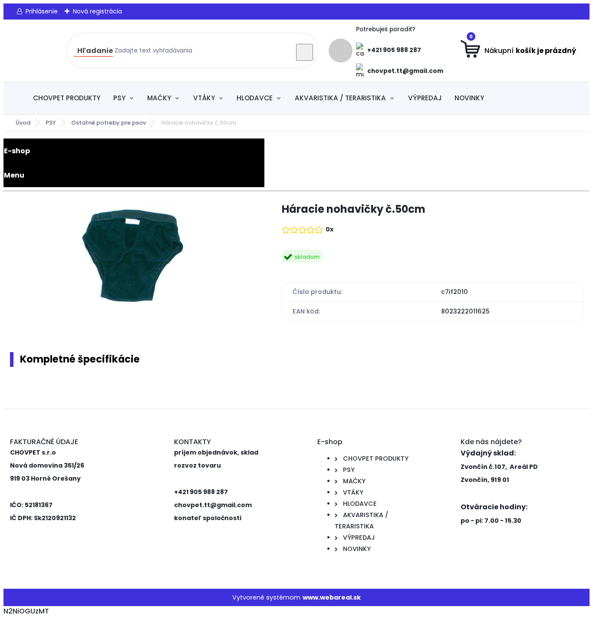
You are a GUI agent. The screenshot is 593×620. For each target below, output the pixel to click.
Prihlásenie (42, 11)
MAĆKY (159, 97)
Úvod (23, 123)
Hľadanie (95, 51)
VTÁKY (204, 97)
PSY (119, 97)
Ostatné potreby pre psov (108, 123)
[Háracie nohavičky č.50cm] (132, 257)
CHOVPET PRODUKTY (66, 97)
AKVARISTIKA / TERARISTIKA (340, 97)
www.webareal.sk (332, 597)
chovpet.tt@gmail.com (405, 71)
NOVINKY (469, 97)
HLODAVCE (255, 97)
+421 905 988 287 (394, 50)
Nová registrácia (97, 11)
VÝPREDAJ (425, 97)
